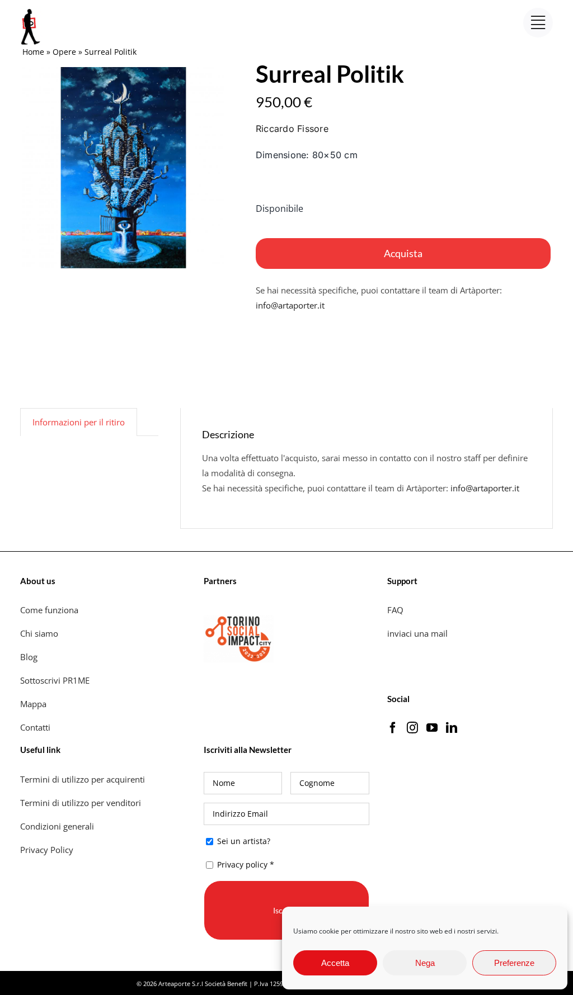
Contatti (35, 727)
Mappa (33, 703)
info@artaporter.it (290, 305)
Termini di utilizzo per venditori (80, 802)
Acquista (403, 253)
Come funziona (50, 609)
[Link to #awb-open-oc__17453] (538, 22)
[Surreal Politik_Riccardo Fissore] (123, 168)
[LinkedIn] (451, 727)
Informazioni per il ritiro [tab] (78, 422)
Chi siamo (40, 633)
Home (33, 51)
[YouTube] (432, 727)
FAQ (395, 609)
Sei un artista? (242, 841)
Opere (64, 51)
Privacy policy (242, 864)
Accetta (335, 963)
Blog (28, 656)
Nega (425, 963)
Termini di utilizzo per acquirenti (82, 779)
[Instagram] (412, 727)
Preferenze (514, 963)
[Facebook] (392, 727)
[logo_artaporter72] (31, 10)
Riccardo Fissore (292, 128)
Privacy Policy (48, 849)
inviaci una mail (417, 633)
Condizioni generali (57, 826)
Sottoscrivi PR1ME (55, 680)
